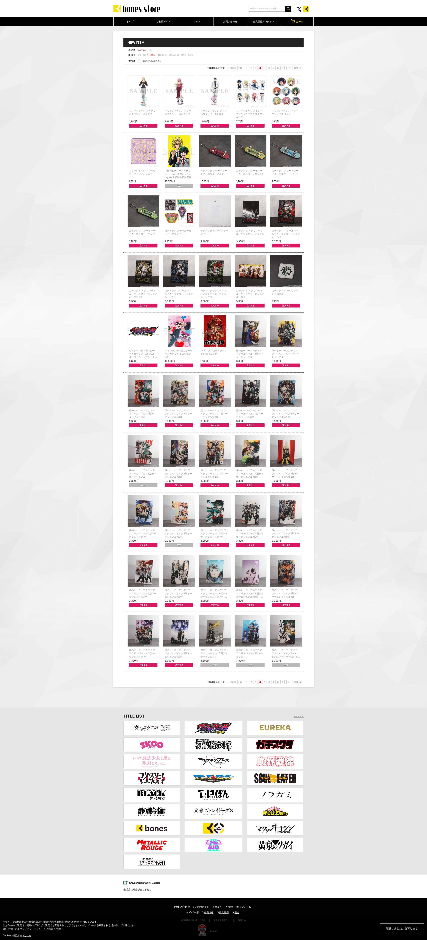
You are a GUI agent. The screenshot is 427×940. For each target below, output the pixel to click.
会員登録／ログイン (263, 21)
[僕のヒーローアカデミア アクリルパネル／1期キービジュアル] (286, 331)
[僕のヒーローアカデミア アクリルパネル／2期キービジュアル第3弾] (250, 391)
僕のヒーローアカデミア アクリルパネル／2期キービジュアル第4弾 (285, 413)
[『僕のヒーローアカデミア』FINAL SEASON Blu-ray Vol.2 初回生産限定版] (179, 151)
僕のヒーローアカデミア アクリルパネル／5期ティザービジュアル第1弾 (214, 533)
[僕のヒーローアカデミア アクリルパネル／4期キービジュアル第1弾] (143, 511)
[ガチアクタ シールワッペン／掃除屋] (286, 271)
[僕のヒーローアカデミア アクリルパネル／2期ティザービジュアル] (143, 391)
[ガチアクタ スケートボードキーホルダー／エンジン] (250, 151)
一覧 (149, 50)
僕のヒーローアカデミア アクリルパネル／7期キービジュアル (249, 653)
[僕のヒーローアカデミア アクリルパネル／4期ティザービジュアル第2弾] (286, 451)
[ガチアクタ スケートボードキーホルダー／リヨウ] (143, 211)
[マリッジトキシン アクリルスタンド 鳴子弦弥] (143, 91)
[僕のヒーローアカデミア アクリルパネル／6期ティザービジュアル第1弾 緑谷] (215, 571)
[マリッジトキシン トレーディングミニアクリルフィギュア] (250, 91)
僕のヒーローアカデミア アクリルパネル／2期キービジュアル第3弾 (249, 413)
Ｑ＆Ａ (196, 21)
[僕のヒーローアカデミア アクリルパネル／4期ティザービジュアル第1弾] (250, 451)
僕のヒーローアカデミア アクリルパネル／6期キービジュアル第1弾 (142, 653)
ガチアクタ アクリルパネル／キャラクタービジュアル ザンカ (179, 293)
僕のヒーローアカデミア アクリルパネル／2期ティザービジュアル (142, 413)
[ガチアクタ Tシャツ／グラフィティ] (215, 211)
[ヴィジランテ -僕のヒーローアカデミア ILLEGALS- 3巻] (179, 331)
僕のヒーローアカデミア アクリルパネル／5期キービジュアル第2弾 (142, 593)
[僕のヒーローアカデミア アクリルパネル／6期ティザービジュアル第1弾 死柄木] (250, 571)
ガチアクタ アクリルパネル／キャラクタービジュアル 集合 (250, 293)
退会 (237, 912)
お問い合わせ (230, 21)
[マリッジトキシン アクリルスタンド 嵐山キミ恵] (179, 91)
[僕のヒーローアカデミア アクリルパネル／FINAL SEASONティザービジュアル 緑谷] (286, 631)
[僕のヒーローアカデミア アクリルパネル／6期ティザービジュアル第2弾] (286, 571)
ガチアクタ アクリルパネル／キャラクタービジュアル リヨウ (214, 293)
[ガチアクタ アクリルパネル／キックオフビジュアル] (250, 211)
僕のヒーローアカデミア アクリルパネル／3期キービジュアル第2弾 (214, 473)
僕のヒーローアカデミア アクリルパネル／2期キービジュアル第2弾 (214, 413)
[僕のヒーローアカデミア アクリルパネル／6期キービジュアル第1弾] (143, 631)
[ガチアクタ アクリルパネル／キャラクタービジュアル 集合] (250, 271)
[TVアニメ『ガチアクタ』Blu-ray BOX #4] (215, 331)
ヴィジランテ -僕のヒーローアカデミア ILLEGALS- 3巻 (178, 353)
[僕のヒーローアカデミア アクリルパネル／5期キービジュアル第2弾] (143, 571)
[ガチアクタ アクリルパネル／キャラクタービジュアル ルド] (286, 211)
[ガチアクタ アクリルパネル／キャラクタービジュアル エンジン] (143, 271)
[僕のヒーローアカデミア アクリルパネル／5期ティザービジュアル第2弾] (250, 511)
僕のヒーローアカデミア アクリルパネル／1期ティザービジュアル (249, 353)
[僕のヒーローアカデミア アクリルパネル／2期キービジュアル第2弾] (215, 391)
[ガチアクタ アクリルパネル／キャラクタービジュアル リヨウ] (215, 271)
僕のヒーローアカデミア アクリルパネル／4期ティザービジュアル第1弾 (249, 473)
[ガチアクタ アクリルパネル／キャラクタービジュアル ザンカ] (179, 271)
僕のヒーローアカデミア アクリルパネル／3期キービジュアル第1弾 (178, 473)
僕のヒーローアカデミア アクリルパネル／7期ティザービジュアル (214, 653)
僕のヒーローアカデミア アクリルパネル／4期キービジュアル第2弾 (178, 533)
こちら (27, 935)
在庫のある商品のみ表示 (151, 61)
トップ (130, 21)
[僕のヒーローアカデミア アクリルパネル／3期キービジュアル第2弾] (215, 451)
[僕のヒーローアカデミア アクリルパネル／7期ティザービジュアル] (215, 631)
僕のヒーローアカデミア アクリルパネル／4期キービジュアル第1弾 (142, 533)
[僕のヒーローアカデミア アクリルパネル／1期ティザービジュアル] (250, 331)
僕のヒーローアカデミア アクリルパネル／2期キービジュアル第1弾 (178, 413)
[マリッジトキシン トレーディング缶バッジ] (286, 91)
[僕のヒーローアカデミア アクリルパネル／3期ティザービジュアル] (143, 451)
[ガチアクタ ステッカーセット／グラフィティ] (179, 211)
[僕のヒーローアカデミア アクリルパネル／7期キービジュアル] (250, 631)
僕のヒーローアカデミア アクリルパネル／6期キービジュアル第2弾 (178, 653)
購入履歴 (224, 912)
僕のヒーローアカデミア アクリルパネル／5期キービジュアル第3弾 (178, 593)
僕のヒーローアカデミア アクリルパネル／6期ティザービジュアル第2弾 (285, 593)
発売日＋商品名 (187, 55)
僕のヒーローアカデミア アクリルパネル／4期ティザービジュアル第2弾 (285, 473)
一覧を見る (299, 716)
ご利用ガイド (163, 21)
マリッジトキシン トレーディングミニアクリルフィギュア (250, 114)
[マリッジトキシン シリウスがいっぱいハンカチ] (143, 151)
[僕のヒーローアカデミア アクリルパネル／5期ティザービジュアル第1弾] (215, 511)
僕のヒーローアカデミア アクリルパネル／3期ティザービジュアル (142, 473)
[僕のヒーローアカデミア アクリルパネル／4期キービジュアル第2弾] (179, 511)
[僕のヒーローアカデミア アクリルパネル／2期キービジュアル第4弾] (286, 391)
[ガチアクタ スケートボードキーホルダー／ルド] (215, 151)
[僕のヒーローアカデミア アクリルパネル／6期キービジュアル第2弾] (179, 631)
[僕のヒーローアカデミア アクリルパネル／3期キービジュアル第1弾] (179, 451)
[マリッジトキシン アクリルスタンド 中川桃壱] (215, 91)
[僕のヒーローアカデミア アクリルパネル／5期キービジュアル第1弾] (286, 511)
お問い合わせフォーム (239, 906)
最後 (296, 68)
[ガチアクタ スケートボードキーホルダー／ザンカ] (286, 151)
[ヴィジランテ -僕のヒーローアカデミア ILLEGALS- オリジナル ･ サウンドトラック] (143, 331)
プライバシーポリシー (31, 928)
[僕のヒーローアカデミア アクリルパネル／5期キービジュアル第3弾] (179, 571)
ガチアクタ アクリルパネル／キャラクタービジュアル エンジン (143, 293)
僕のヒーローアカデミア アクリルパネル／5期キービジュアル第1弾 (285, 533)
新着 (139, 55)
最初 (233, 68)
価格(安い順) (162, 55)
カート (299, 21)
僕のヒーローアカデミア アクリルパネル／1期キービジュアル (285, 353)
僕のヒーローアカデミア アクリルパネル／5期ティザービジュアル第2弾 (249, 533)
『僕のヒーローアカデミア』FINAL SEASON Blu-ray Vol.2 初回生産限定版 (178, 173)
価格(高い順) (174, 55)
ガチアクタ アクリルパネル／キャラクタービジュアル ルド (286, 233)
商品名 (146, 55)
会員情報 (209, 912)
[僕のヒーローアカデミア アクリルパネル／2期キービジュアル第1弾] (179, 391)
